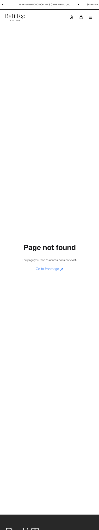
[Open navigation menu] (90, 17)
